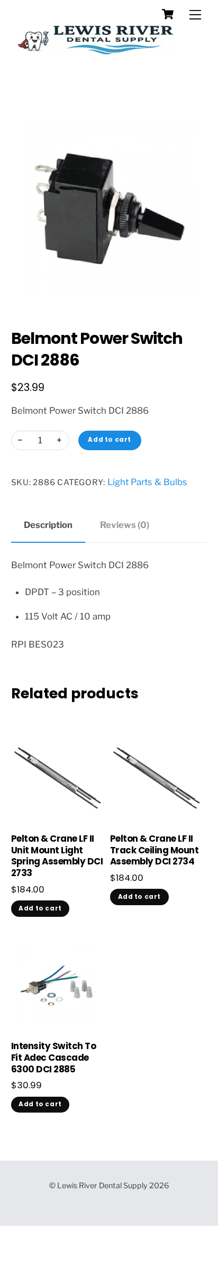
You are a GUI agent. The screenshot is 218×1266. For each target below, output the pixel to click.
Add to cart (109, 439)
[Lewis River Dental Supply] (106, 48)
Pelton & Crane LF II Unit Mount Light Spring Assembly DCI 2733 (57, 856)
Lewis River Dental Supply (102, 1185)
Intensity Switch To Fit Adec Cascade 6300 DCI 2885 (53, 1058)
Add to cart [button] (40, 908)
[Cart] (167, 14)
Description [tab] (48, 525)
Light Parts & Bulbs (147, 482)
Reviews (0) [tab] (124, 525)
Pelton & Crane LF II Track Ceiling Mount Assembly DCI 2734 (154, 850)
